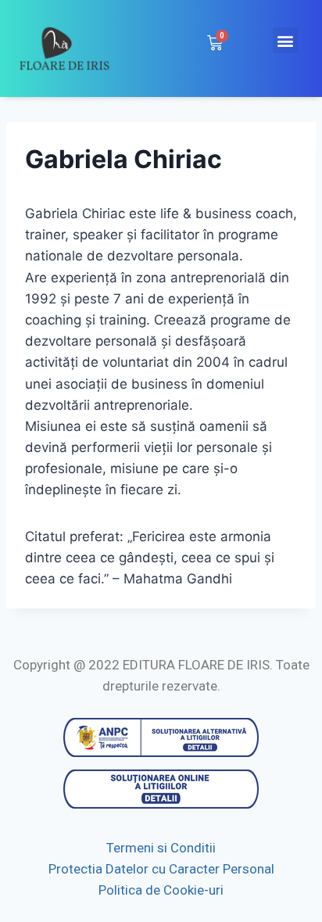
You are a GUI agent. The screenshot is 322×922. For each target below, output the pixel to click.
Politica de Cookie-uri (161, 890)
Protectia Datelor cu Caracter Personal (161, 869)
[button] (286, 40)
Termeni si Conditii (161, 848)
